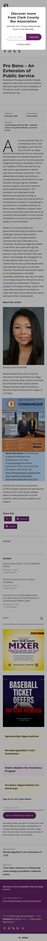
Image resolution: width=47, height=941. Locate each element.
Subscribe (33, 37)
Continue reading (23, 44)
